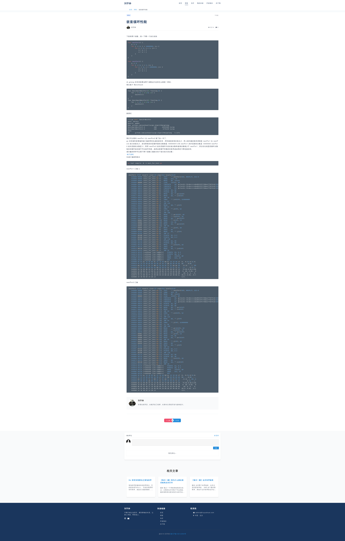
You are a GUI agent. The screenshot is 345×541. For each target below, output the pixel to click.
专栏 (192, 3)
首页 (180, 3)
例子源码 (130, 154)
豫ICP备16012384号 (178, 534)
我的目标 (200, 3)
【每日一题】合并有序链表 (202, 480)
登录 (216, 448)
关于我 (218, 3)
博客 (186, 3)
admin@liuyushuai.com (205, 512)
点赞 (169, 420)
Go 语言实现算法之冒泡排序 (140, 480)
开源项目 (209, 3)
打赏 (177, 420)
